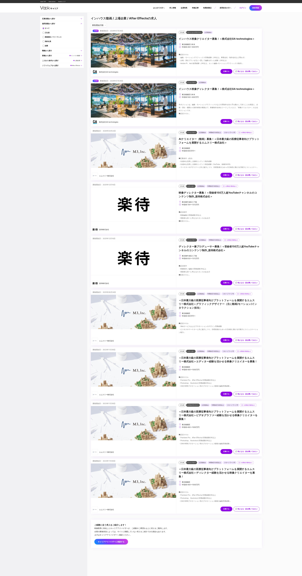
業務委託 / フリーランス (53, 37)
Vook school (52, 1)
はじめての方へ (159, 8)
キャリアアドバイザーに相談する (111, 542)
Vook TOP (43, 1)
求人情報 (172, 8)
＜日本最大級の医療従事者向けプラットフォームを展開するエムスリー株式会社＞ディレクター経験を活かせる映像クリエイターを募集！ (217, 473)
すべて (47, 28)
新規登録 (255, 8)
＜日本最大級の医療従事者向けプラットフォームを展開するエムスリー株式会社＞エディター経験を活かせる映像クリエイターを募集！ (218, 359)
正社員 (47, 33)
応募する (226, 71)
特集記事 (195, 8)
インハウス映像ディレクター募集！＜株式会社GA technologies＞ (217, 88)
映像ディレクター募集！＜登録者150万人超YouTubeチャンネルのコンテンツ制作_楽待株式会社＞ (218, 194)
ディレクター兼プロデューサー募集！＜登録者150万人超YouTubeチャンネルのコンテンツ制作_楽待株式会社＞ (219, 248)
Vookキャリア (62, 1)
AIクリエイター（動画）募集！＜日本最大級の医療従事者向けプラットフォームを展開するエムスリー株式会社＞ (219, 140)
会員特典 (184, 8)
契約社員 (48, 41)
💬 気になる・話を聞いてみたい (246, 71)
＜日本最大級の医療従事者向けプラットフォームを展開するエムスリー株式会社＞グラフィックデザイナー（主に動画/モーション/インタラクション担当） (218, 304)
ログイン (242, 8)
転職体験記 (207, 8)
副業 (46, 46)
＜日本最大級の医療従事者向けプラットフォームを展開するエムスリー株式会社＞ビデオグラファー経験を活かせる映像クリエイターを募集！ (218, 415)
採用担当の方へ (225, 8)
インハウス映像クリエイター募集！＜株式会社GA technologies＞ (217, 38)
